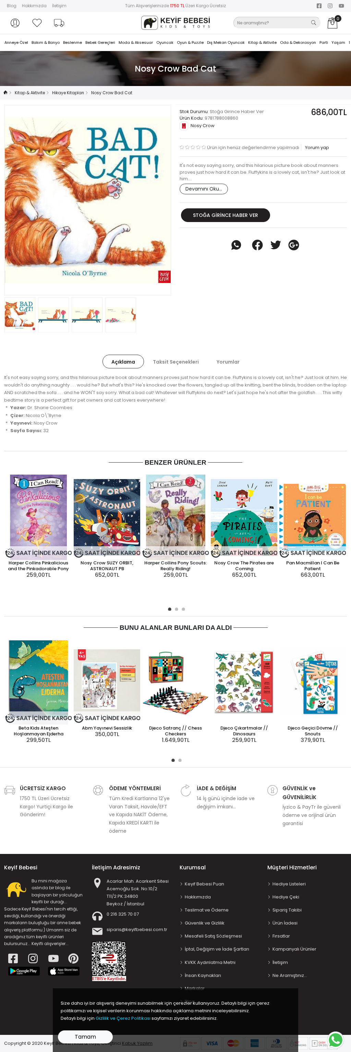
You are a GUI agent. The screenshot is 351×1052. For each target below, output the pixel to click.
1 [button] (168, 608)
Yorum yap (316, 147)
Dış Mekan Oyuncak (226, 42)
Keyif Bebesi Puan (204, 884)
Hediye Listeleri (289, 884)
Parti (323, 42)
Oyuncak (164, 42)
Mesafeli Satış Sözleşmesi (213, 936)
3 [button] (182, 608)
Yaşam (338, 42)
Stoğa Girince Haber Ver (225, 215)
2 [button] (175, 608)
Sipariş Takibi (287, 910)
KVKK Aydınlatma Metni (210, 962)
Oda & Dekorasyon (298, 42)
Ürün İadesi (285, 923)
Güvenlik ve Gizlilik (205, 923)
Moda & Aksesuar (136, 42)
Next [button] (154, 200)
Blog (11, 6)
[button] (15, 23)
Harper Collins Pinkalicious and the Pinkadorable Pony (38, 566)
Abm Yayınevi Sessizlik (107, 728)
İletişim (59, 6)
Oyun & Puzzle (190, 42)
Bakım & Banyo (46, 42)
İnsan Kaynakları (203, 975)
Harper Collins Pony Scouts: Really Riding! (175, 566)
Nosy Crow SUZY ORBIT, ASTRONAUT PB (107, 566)
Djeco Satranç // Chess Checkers (175, 731)
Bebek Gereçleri (100, 42)
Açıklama (123, 361)
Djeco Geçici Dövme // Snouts (313, 731)
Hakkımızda (34, 6)
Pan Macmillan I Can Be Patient (312, 566)
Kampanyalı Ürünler (294, 949)
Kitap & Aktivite (262, 42)
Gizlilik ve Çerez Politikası (123, 1018)
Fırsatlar (281, 936)
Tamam (85, 1037)
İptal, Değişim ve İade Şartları (217, 949)
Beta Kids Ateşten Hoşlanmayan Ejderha (38, 731)
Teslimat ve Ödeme (207, 910)
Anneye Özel (16, 42)
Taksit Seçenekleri (176, 361)
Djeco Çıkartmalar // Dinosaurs (244, 731)
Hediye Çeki (286, 897)
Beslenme (72, 42)
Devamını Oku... (203, 188)
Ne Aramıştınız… (290, 975)
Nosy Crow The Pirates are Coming (244, 566)
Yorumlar (228, 361)
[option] (87, 200)
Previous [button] (20, 200)
